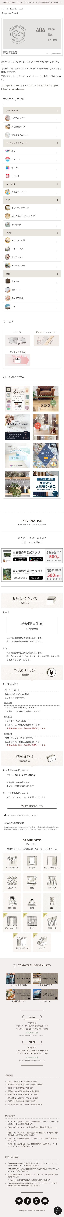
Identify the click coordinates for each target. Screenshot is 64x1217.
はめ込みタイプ (18, 118)
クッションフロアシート (16, 143)
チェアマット (17, 257)
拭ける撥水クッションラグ (23, 216)
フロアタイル (12, 110)
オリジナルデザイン (20, 208)
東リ (13, 151)
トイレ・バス (17, 249)
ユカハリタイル (49, 1163)
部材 (8, 274)
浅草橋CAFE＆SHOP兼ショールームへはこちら (32, 1060)
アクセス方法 (33, 1032)
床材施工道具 (17, 298)
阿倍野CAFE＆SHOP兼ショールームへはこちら (32, 1035)
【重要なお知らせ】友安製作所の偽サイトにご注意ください (32, 849)
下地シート (16, 290)
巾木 (13, 307)
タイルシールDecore (17, 1165)
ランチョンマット (19, 266)
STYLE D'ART (30, 1210)
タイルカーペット (19, 192)
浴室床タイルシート (20, 135)
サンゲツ (15, 168)
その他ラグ (16, 225)
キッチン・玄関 (18, 240)
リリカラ (15, 176)
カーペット (11, 184)
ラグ (8, 200)
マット (9, 233)
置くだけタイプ (18, 127)
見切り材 (15, 281)
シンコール (16, 159)
